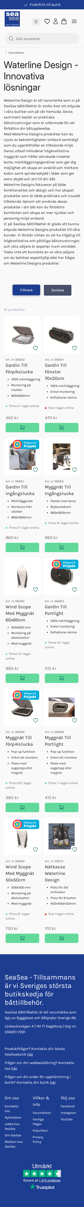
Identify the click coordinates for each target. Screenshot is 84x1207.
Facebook (68, 1106)
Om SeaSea (13, 1135)
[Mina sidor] (55, 21)
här (30, 1054)
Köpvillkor (40, 1131)
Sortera (57, 290)
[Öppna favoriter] (47, 21)
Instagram (68, 1113)
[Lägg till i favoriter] (35, 348)
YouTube (67, 1119)
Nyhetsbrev (13, 1117)
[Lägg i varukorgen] (22, 427)
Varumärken (16, 52)
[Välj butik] (36, 22)
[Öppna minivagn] (64, 21)
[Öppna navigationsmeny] (74, 21)
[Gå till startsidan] (12, 18)
